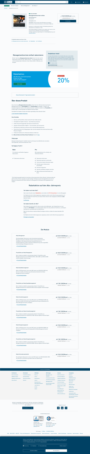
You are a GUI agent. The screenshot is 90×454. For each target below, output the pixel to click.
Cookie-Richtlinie (43, 441)
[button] (78, 2)
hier (39, 134)
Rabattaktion (32, 41)
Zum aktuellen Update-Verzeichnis (20, 113)
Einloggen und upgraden (29, 217)
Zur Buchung (26, 200)
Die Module (39, 41)
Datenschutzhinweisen (31, 441)
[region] (45, 443)
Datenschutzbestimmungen (52, 64)
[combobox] (44, 2)
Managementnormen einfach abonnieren (20, 41)
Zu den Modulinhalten (21, 246)
